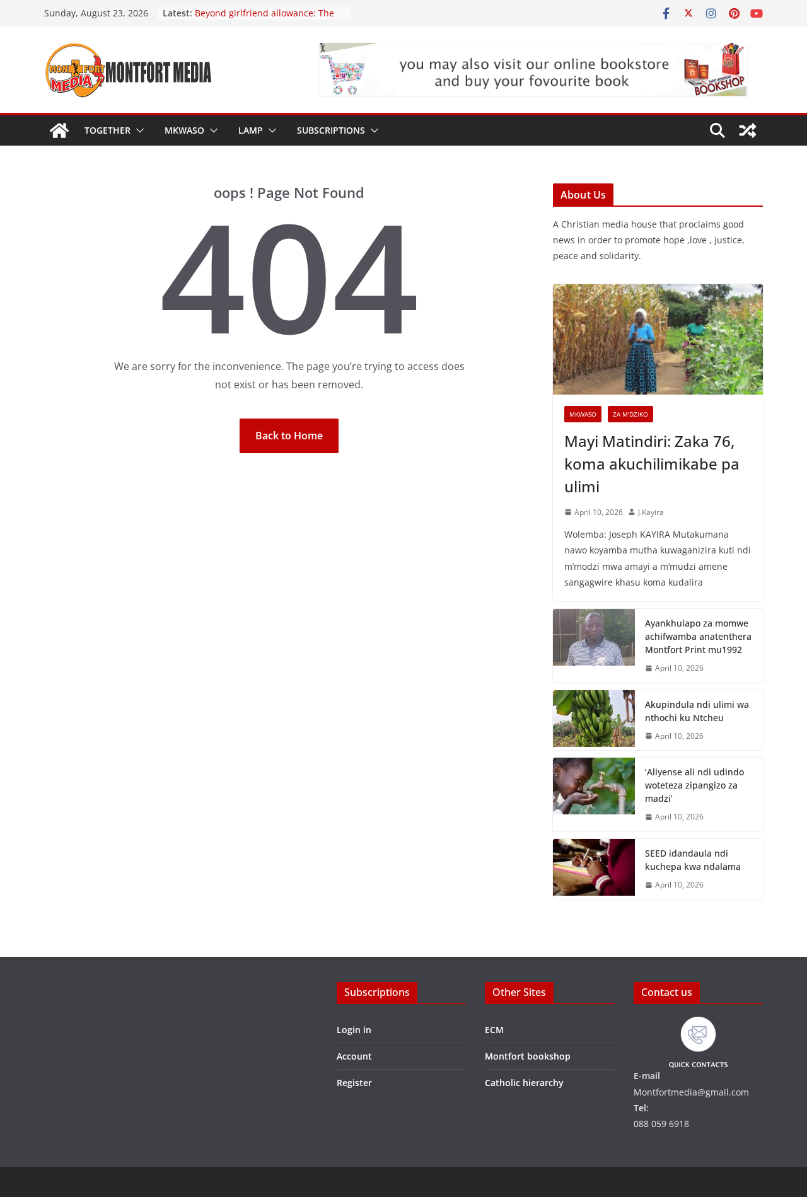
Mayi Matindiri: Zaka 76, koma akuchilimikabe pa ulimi (652, 464)
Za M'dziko (630, 414)
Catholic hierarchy (524, 1083)
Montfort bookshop (528, 1056)
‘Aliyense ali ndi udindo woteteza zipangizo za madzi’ (694, 785)
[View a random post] (748, 130)
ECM (494, 1030)
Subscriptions (331, 130)
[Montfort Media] (59, 130)
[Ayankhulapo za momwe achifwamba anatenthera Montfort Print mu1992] (594, 646)
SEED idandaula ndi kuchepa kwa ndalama (693, 859)
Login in (354, 1030)
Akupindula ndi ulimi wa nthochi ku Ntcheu (697, 711)
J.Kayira (651, 512)
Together (107, 130)
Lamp (250, 130)
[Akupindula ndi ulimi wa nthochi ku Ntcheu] (594, 720)
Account (354, 1056)
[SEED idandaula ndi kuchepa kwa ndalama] (594, 869)
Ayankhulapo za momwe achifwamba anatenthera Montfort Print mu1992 (698, 636)
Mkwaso (184, 130)
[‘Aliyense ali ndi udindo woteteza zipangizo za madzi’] (594, 794)
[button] (137, 130)
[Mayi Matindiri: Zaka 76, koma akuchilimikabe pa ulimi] (658, 339)
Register (354, 1083)
